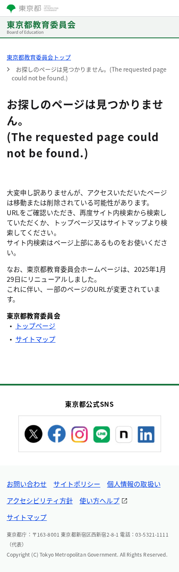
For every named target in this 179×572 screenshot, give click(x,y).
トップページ (35, 326)
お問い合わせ (27, 484)
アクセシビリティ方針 (40, 500)
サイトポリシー (76, 484)
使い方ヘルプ (99, 500)
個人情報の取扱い (134, 484)
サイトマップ (35, 339)
